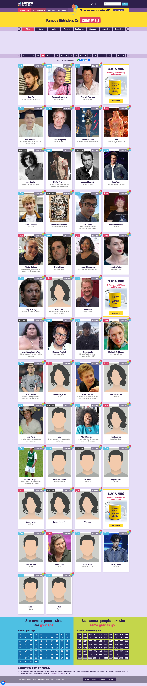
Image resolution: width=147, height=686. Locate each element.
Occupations (102, 679)
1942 (85, 638)
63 (57, 648)
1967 (111, 644)
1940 (126, 634)
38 (31, 641)
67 (50, 321)
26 (71, 55)
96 (20, 661)
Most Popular (51, 10)
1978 (116, 648)
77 (26, 654)
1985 (100, 651)
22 (52, 55)
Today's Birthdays (24, 10)
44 (107, 236)
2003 (90, 658)
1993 (90, 654)
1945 (100, 638)
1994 (95, 654)
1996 (105, 654)
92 (52, 658)
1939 (121, 634)
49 (107, 193)
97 (26, 661)
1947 (111, 638)
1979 (121, 648)
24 (62, 55)
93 (57, 658)
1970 (126, 644)
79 (36, 654)
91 (46, 658)
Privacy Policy (50, 679)
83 (57, 654)
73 (57, 651)
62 (52, 648)
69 (36, 651)
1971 (79, 648)
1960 (126, 641)
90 (41, 658)
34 (22, 193)
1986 (105, 651)
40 (22, 533)
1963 (90, 644)
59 (36, 648)
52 (52, 644)
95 (67, 658)
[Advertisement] (73, 42)
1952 (85, 641)
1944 (95, 638)
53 (57, 644)
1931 (79, 634)
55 (67, 644)
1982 (85, 651)
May (28, 29)
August (67, 29)
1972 (85, 648)
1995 (100, 654)
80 (107, 108)
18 (33, 55)
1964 (95, 644)
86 (20, 658)
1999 (121, 654)
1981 (79, 651)
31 (95, 55)
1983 (90, 651)
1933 (90, 634)
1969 (121, 644)
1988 (116, 651)
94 (62, 658)
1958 (116, 641)
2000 (126, 654)
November (106, 29)
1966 (105, 644)
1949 (121, 638)
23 (57, 55)
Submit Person (62, 10)
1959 (121, 641)
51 (78, 66)
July (54, 29)
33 (107, 151)
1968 (116, 644)
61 (46, 648)
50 (41, 644)
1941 (79, 638)
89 (36, 658)
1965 (100, 644)
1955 (100, 641)
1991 (79, 654)
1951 (79, 641)
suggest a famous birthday (58, 673)
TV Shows (87, 679)
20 (43, 55)
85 (67, 654)
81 (46, 654)
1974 (95, 648)
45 (78, 108)
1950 (126, 638)
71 (46, 651)
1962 (85, 644)
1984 (95, 651)
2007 (111, 658)
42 (78, 236)
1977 (111, 648)
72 (52, 651)
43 (107, 321)
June (41, 29)
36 (20, 641)
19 (38, 55)
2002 (85, 658)
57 (26, 648)
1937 (111, 634)
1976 (105, 648)
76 (20, 654)
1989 (121, 651)
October (92, 29)
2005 (101, 658)
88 (31, 658)
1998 (116, 654)
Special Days (111, 679)
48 (31, 644)
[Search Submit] (125, 4)
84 (50, 236)
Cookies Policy (60, 679)
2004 (95, 658)
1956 (105, 641)
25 (66, 55)
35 (67, 638)
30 (90, 55)
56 (78, 193)
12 (50, 363)
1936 (105, 634)
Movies (94, 679)
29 (85, 55)
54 (50, 151)
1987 (111, 651)
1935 (100, 634)
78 (31, 654)
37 (26, 641)
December (119, 29)
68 (31, 651)
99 (36, 661)
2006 (106, 658)
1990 (126, 651)
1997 (111, 654)
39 (36, 641)
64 (62, 648)
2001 (80, 658)
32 (22, 108)
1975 (100, 648)
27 (76, 55)
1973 (90, 648)
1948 (116, 638)
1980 (126, 648)
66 (50, 108)
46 (20, 644)
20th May (39, 66)
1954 (95, 641)
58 (50, 66)
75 (67, 651)
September (80, 29)
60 (50, 533)
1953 (90, 641)
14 (78, 491)
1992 (85, 654)
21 (47, 55)
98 (31, 661)
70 (41, 651)
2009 (121, 658)
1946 (105, 638)
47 (26, 644)
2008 (116, 658)
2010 (126, 658)
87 (26, 658)
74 (62, 651)
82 (52, 654)
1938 (116, 634)
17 (28, 55)
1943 (90, 638)
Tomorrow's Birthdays (38, 10)
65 (78, 278)
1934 (95, 634)
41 (21, 66)
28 (81, 55)
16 (23, 55)
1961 (79, 644)
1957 (111, 641)
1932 (85, 634)
